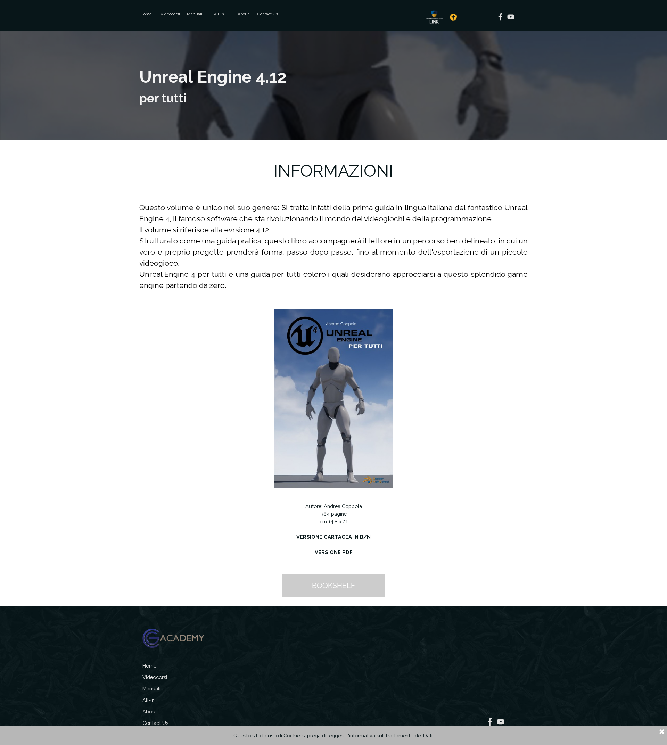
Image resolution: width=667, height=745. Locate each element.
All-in (219, 13)
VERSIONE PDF (334, 552)
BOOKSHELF (333, 585)
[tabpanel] (333, 85)
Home (146, 13)
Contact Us (267, 13)
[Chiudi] (661, 732)
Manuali (194, 13)
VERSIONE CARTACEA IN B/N (333, 537)
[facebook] (500, 17)
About (243, 13)
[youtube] (511, 17)
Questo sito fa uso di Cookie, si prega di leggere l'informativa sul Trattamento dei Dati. (333, 735)
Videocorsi (170, 13)
